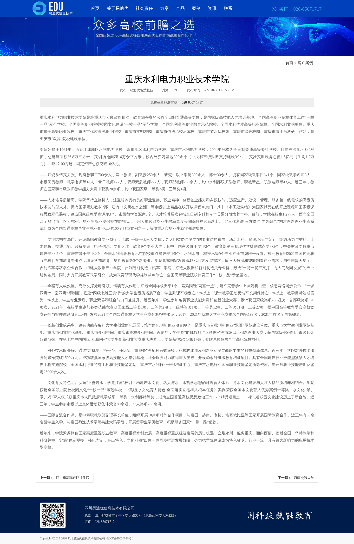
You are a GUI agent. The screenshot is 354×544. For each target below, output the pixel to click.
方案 (164, 8)
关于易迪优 (117, 8)
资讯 (212, 8)
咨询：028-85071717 (99, 522)
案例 (196, 8)
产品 (180, 8)
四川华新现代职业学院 (65, 478)
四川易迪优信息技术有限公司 (86, 538)
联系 (228, 8)
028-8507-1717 (192, 102)
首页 (95, 8)
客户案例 (305, 63)
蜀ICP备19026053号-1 (120, 538)
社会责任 (144, 8)
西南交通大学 (296, 478)
